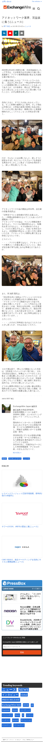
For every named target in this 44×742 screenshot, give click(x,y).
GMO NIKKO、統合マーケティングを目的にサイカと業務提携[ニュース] (21, 561)
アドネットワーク (15, 458)
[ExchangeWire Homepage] (17, 7)
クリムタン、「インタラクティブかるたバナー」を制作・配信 (30, 596)
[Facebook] (15, 665)
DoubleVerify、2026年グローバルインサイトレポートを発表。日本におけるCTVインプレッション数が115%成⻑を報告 (31, 624)
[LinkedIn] (21, 665)
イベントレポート (7, 715)
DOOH (26, 705)
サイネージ (29, 715)
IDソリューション (26, 720)
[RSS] (26, 665)
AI (23, 715)
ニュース (28, 26)
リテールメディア (19, 725)
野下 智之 (7, 26)
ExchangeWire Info (11, 704)
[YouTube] (10, 33)
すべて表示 (36, 589)
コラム (23, 739)
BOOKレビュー (30, 739)
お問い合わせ (6, 1)
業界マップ (5, 739)
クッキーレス (6, 720)
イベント (11, 739)
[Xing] (15, 33)
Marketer (14, 710)
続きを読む (16, 452)
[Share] (4, 33)
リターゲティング (25, 710)
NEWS (4, 458)
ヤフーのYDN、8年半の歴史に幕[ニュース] (20, 527)
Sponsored (15, 720)
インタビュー (10, 694)
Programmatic (6, 710)
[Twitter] (9, 665)
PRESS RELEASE (11, 699)
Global (24, 694)
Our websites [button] (36, 1)
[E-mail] (21, 33)
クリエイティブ (6, 725)
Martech (17, 715)
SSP (32, 705)
